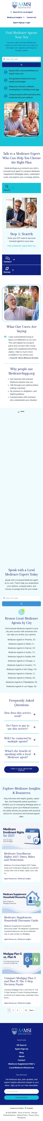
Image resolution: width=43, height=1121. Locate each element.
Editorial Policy (22, 1115)
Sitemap (34, 1113)
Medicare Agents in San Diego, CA (21, 669)
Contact (21, 1060)
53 (26, 1010)
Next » (32, 1010)
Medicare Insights (14, 17)
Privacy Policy (34, 1115)
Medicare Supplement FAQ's (21, 1064)
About (21, 1056)
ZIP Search (21, 1045)
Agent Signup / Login (21, 23)
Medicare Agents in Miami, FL (21, 644)
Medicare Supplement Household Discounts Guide (21, 919)
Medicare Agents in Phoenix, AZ (21, 640)
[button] (24, 17)
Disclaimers (21, 1118)
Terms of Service (24, 1113)
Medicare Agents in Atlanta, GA (21, 678)
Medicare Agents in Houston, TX (21, 665)
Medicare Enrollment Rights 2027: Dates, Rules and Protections (19, 856)
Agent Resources (10, 879)
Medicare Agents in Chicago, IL (21, 661)
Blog (21, 1053)
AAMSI (14, 1113)
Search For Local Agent (23, 12)
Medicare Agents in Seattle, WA (21, 656)
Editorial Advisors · (10, 1115)
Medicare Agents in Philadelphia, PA (21, 682)
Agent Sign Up (21, 1049)
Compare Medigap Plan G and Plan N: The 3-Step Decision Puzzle (20, 981)
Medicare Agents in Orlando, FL (21, 673)
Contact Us (31, 17)
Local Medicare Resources (21, 1068)
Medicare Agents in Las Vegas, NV (21, 686)
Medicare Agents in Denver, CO (21, 648)
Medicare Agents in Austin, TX (21, 652)
